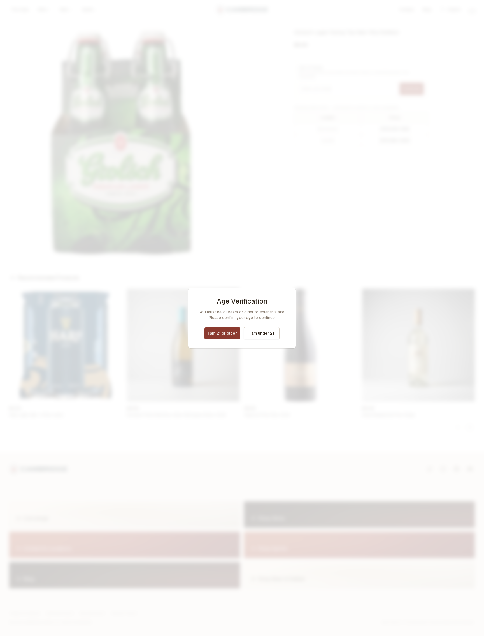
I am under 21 (261, 333)
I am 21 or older (222, 333)
